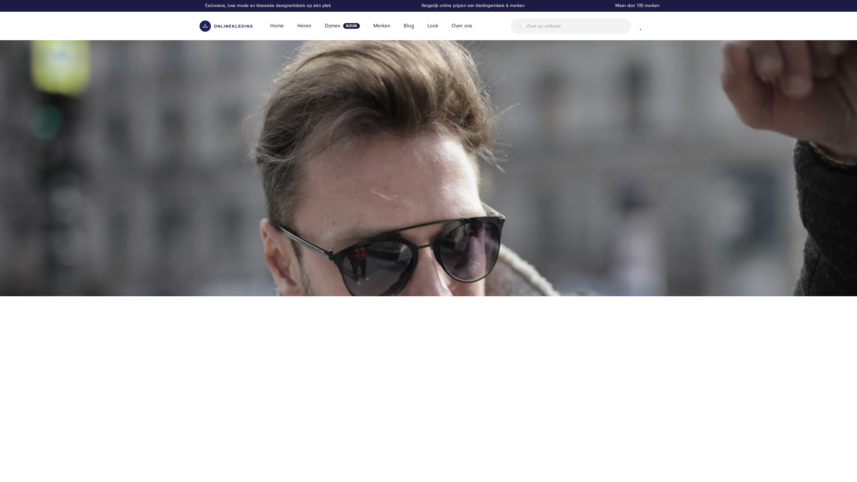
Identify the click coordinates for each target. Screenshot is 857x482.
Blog (409, 26)
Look (432, 26)
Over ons (462, 26)
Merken (381, 26)
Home (277, 26)
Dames (332, 26)
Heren (304, 26)
